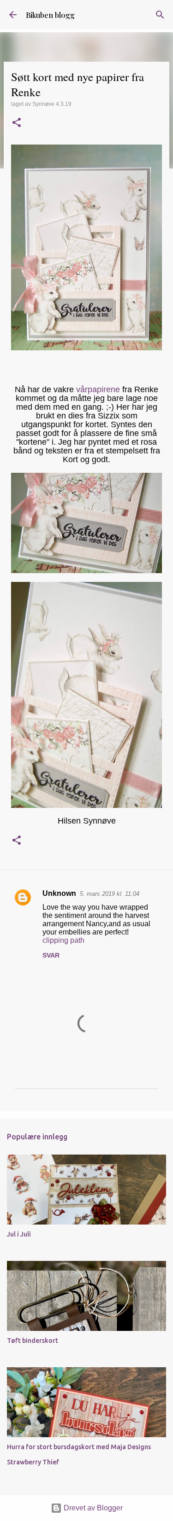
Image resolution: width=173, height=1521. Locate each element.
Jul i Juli (19, 1234)
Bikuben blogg (50, 15)
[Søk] (160, 15)
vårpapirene (98, 389)
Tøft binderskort (32, 1340)
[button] (16, 123)
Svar (51, 955)
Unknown (59, 893)
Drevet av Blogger (92, 1508)
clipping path (63, 940)
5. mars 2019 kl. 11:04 (109, 893)
